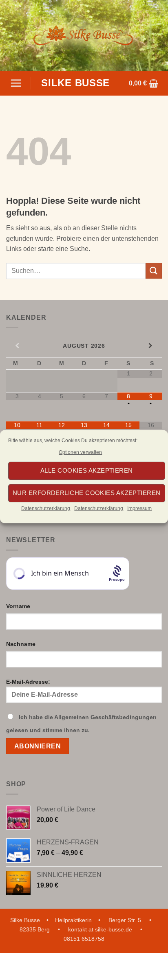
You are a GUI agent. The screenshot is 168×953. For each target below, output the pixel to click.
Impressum (139, 508)
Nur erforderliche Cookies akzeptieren (87, 493)
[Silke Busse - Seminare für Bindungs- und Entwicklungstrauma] (84, 35)
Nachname (20, 644)
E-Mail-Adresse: (28, 681)
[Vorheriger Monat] (17, 346)
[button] (16, 83)
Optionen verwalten (80, 452)
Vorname (18, 606)
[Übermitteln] (154, 271)
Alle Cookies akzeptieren (86, 470)
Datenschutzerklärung (45, 508)
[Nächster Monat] (150, 346)
